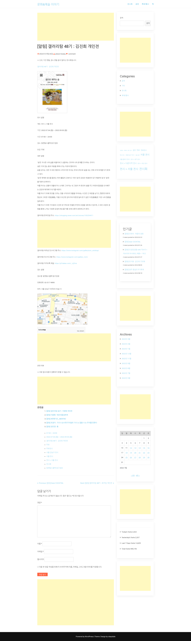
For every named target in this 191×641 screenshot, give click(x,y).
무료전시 (49, 449)
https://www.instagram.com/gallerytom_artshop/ (80, 250)
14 (140, 448)
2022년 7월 (126, 373)
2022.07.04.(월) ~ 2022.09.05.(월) (59, 437)
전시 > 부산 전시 (142, 163)
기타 (123, 86)
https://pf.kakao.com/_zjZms (65, 263)
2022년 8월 (126, 368)
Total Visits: (126, 549)
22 (144, 453)
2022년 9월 (126, 363)
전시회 (130, 4)
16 (148, 448)
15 (144, 448)
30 (148, 457)
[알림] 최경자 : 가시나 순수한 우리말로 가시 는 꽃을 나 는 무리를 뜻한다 (71, 423)
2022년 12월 (126, 354)
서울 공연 (137, 155)
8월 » (138, 476)
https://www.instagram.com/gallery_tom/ (72, 257)
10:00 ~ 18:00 (123, 150)
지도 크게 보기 (80, 331)
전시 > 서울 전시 (52, 460)
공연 (137, 4)
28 (140, 457)
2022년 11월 (126, 359)
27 (135, 457)
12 (131, 448)
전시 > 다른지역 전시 (128, 163)
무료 (48, 445)
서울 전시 (49, 456)
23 (148, 453)
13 (135, 448)
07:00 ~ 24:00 (51, 433)
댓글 (39, 503)
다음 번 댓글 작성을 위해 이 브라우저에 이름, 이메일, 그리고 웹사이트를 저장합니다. (70, 567)
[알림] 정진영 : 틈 (52, 427)
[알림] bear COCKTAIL (133, 242)
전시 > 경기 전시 (135, 159)
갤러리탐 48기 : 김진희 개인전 (48, 67)
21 (140, 453)
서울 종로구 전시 (125, 159)
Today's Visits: (127, 532)
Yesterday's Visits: (128, 537)
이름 (39, 544)
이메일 (40, 552)
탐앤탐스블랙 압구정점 (54, 468)
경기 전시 (130, 150)
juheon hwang (60, 54)
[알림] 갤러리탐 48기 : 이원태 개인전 (59, 411)
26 (131, 457)
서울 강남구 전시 (52, 452)
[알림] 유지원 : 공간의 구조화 (135, 262)
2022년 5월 (126, 378)
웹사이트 (40, 559)
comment (72, 54)
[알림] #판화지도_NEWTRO (56, 419)
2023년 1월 (126, 349)
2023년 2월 (126, 344)
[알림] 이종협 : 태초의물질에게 (57, 415)
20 (135, 453)
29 (144, 457)
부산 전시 (122, 155)
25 (127, 457)
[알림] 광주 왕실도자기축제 (134, 270)
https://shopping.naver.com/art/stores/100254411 (74, 215)
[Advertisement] (75, 27)
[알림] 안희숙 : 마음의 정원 (134, 234)
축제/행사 (145, 4)
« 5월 (133, 476)
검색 (121, 18)
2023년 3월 (126, 339)
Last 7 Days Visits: (128, 543)
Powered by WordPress (85, 637)
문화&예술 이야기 (48, 4)
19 (131, 453)
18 (127, 453)
